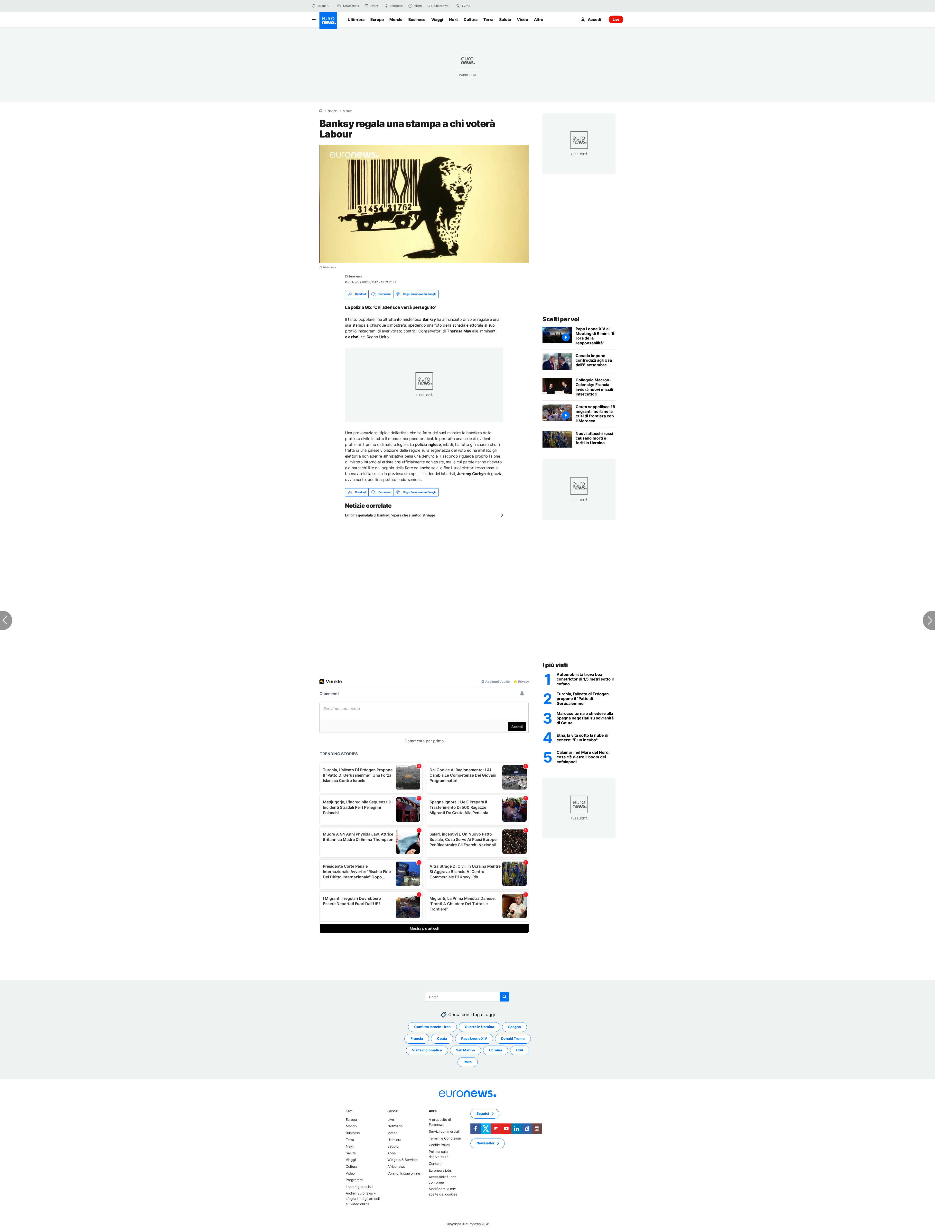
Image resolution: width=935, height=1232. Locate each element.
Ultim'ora (356, 19)
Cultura (470, 19)
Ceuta (442, 1039)
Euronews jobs (440, 1170)
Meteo (392, 1133)
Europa (376, 19)
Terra (488, 19)
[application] (424, 204)
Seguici (393, 1146)
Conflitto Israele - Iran (432, 1027)
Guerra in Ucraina (479, 1027)
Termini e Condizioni (445, 1138)
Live (616, 19)
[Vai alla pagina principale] (328, 20)
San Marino (465, 1050)
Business (416, 19)
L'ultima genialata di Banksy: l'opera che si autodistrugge (390, 515)
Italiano (321, 6)
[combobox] (482, 6)
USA (519, 1050)
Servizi (392, 1111)
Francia (417, 1039)
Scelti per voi (560, 319)
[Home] (320, 110)
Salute (505, 19)
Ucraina (495, 1050)
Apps (391, 1153)
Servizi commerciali (444, 1131)
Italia (468, 1062)
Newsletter (486, 1143)
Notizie (332, 111)
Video (522, 19)
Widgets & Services (402, 1160)
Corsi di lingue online (403, 1173)
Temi (350, 1111)
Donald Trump (513, 1039)
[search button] (458, 6)
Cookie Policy (439, 1145)
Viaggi (437, 19)
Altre (433, 1111)
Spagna (514, 1027)
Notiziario (394, 1126)
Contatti (435, 1163)
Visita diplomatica (427, 1050)
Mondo (395, 19)
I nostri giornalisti (359, 1187)
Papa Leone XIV (474, 1039)
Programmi (354, 1180)
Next (453, 19)
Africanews (396, 1166)
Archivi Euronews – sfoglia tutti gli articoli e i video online (363, 1198)
